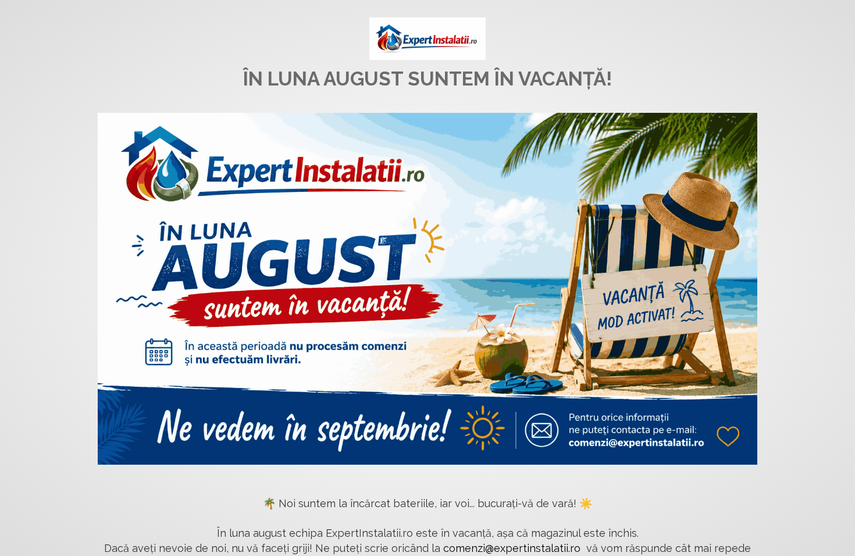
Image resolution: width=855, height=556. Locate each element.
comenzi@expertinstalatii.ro (511, 548)
